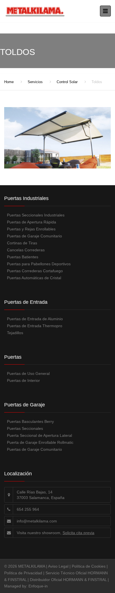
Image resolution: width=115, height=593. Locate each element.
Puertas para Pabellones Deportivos (39, 264)
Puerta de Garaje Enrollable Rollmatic (40, 442)
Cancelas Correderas (26, 250)
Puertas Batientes (22, 257)
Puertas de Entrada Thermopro (34, 326)
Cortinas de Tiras (22, 243)
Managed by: (16, 586)
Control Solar (67, 82)
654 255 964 (28, 509)
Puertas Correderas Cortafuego (35, 271)
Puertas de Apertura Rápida (31, 222)
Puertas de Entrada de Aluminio (35, 319)
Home (9, 82)
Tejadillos (15, 333)
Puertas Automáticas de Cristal (34, 278)
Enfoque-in (38, 586)
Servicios (35, 82)
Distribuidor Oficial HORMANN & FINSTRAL (68, 579)
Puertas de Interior (23, 380)
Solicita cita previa (78, 533)
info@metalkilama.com (37, 521)
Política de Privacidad (23, 573)
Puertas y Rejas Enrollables (31, 229)
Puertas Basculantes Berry (30, 421)
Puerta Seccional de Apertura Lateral (39, 435)
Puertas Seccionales (25, 428)
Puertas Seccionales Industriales (35, 215)
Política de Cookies (89, 566)
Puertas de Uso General (28, 373)
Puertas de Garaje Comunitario (34, 236)
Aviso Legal (58, 566)
